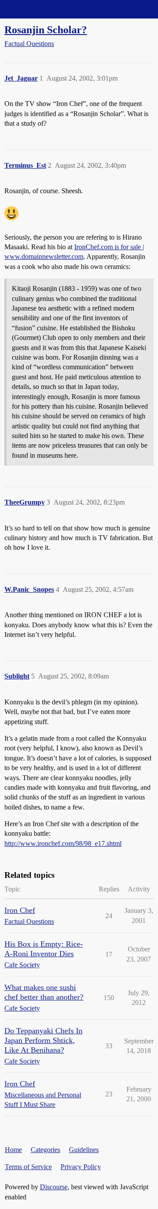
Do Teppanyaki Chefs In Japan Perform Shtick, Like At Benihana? (43, 1040)
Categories (45, 1149)
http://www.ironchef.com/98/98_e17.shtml (63, 843)
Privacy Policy (81, 1166)
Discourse (54, 1187)
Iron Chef (19, 910)
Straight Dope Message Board (46, 9)
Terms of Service (28, 1166)
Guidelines (84, 1149)
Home (13, 1149)
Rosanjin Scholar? (45, 29)
